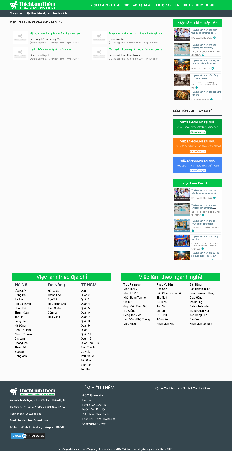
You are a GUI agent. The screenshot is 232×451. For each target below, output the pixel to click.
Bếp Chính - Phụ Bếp (169, 293)
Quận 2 (85, 295)
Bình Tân (86, 365)
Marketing (196, 302)
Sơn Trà (52, 299)
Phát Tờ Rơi (130, 293)
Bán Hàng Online (200, 289)
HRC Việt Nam (124, 449)
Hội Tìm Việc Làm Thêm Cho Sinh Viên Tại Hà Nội (182, 388)
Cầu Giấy (20, 290)
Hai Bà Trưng (23, 304)
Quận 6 (85, 312)
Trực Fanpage (132, 284)
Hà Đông (20, 325)
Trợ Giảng (129, 310)
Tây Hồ (19, 317)
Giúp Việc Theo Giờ (135, 306)
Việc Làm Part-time (197, 183)
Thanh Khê (54, 295)
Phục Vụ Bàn (165, 284)
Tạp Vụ (161, 306)
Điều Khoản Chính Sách (95, 414)
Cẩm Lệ (52, 312)
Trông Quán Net (199, 310)
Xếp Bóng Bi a (198, 315)
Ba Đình (19, 299)
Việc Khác (129, 323)
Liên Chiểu (54, 308)
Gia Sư (127, 302)
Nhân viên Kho (166, 323)
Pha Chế (162, 289)
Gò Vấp (85, 351)
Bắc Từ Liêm (23, 330)
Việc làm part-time (106, 5)
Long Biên (21, 321)
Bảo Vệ (194, 319)
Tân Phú (86, 360)
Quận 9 (85, 325)
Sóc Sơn (20, 351)
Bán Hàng (196, 284)
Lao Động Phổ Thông (136, 319)
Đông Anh (21, 356)
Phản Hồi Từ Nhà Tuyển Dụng (98, 419)
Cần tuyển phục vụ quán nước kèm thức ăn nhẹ (136, 49)
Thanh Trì (20, 347)
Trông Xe (162, 319)
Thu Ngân (162, 297)
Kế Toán (162, 302)
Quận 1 (85, 290)
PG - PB (162, 315)
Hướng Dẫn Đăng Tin (94, 404)
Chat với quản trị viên (94, 423)
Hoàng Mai (21, 343)
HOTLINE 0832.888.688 (198, 5)
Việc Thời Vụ (131, 289)
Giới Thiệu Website (92, 395)
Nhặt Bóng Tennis (134, 297)
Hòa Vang (54, 317)
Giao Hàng (196, 297)
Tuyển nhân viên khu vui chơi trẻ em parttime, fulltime (203, 48)
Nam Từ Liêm (23, 334)
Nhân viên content (201, 323)
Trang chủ (16, 13)
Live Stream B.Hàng (202, 293)
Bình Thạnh (88, 347)
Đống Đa (20, 295)
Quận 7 (85, 317)
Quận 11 (86, 334)
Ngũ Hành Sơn (57, 304)
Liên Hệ (86, 400)
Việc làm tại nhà (137, 5)
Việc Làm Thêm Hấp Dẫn (198, 23)
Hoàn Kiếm (21, 308)
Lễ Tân (161, 310)
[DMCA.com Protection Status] (28, 435)
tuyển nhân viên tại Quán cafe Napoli (51, 49)
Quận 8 (85, 321)
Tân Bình (86, 369)
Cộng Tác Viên (132, 315)
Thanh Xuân (22, 312)
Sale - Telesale (199, 306)
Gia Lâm (20, 338)
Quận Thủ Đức (90, 343)
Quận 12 (86, 338)
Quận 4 (85, 304)
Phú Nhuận (87, 356)
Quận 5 (85, 308)
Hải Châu (53, 290)
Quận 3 (85, 299)
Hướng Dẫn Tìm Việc (93, 409)
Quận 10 (86, 330)
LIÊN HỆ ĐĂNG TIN (166, 5)
